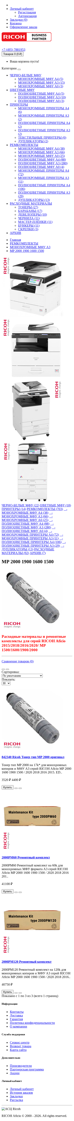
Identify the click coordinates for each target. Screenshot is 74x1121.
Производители (21, 1065)
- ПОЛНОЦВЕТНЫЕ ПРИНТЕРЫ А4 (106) (32, 540)
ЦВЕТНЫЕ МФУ (22, 90)
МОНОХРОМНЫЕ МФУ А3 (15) (41, 82)
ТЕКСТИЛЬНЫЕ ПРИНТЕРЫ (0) (42, 137)
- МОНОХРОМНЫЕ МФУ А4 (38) (34, 510)
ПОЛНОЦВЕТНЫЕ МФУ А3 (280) (42, 163)
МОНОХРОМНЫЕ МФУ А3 (30, 247)
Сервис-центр (19, 1042)
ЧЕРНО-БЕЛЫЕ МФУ (25, 75)
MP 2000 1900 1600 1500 (27, 251)
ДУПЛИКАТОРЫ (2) (33, 141)
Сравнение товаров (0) (18, 661)
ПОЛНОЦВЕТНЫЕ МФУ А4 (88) (42, 159)
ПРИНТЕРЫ (19, 104)
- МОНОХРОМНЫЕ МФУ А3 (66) (27, 514)
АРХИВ (15, 233)
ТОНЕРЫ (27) (28, 207)
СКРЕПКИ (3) (28, 229)
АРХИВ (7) (38, 553)
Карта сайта (18, 1050)
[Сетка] (7, 669)
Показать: (8, 679)
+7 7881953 (13, 49)
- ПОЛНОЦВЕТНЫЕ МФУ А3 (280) (28, 525)
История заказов (21, 1092)
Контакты (17, 1011)
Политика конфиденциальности (32, 1022)
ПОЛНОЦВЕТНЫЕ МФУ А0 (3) (41, 101)
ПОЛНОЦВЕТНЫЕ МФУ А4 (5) (41, 93)
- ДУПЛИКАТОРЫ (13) (33, 547)
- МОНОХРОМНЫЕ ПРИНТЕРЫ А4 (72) (30, 532)
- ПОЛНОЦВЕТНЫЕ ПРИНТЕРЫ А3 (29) (34, 543)
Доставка (16, 1015)
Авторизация (27, 16)
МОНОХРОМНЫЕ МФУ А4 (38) (41, 148)
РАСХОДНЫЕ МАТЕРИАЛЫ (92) (28, 551)
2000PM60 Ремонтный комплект (26, 857)
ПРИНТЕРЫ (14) (14, 509)
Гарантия (16, 1019)
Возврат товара (20, 1046)
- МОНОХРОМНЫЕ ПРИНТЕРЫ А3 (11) (32, 536)
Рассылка (16, 1100)
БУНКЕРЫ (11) (28, 225)
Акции (15, 1073)
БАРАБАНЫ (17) (30, 211)
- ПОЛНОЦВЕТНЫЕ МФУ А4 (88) (27, 521)
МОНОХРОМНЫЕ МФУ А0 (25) (41, 156)
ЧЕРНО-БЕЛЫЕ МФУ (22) (20, 505)
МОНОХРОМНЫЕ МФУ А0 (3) (40, 86)
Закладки (16, 1096)
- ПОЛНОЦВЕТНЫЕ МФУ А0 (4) (28, 529)
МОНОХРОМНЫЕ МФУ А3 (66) (41, 152)
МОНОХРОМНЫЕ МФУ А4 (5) (40, 79)
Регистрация (27, 12)
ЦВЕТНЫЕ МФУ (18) (55, 505)
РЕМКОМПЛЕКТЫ (24, 145)
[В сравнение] (20, 788)
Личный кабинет (22, 1089)
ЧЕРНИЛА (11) (29, 218)
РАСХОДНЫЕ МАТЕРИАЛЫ (31, 203)
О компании (18, 1026)
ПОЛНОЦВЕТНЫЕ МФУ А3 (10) (42, 97)
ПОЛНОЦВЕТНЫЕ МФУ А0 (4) (41, 167)
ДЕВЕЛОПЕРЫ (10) (32, 214)
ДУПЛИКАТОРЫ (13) (34, 200)
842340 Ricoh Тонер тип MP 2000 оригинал (33, 757)
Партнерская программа (27, 1069)
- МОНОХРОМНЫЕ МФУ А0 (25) (27, 518)
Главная (15, 240)
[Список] (3, 669)
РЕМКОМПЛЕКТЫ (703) (45, 509)
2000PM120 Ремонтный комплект (27, 961)
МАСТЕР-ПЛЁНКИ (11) (35, 222)
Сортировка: (10, 672)
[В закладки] (16, 788)
